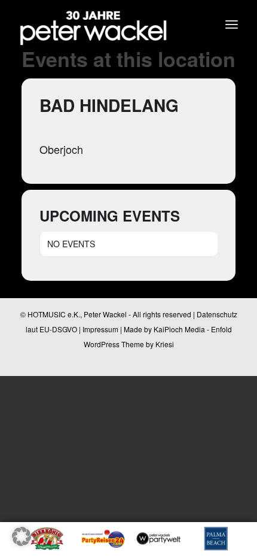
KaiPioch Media (179, 329)
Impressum (100, 329)
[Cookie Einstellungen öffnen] (21, 542)
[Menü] (231, 24)
